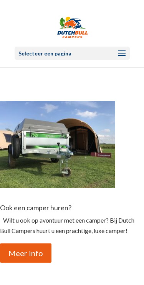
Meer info (25, 253)
